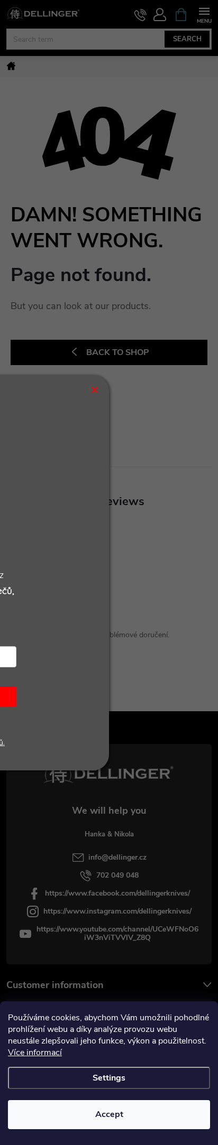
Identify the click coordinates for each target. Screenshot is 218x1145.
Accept (109, 1114)
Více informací (35, 1052)
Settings (109, 1078)
